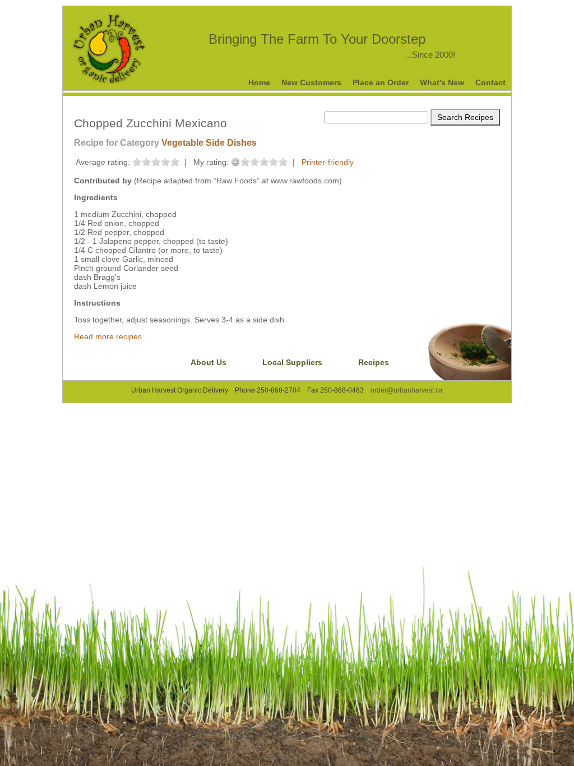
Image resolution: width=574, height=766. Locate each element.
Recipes (373, 362)
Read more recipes (108, 336)
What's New (442, 82)
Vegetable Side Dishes (209, 142)
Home (259, 82)
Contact (490, 82)
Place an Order (381, 82)
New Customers (311, 82)
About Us (208, 362)
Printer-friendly (328, 162)
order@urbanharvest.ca (407, 390)
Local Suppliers (292, 362)
